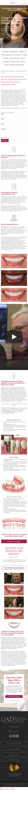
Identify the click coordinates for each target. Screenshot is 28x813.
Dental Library (12, 785)
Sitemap (6, 785)
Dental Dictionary (19, 785)
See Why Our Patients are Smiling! (14, 551)
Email (2, 124)
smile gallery (14, 179)
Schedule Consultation (14, 696)
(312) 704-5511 (24, 4)
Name (3, 114)
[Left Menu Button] (0, 787)
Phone (3, 119)
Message (3, 129)
